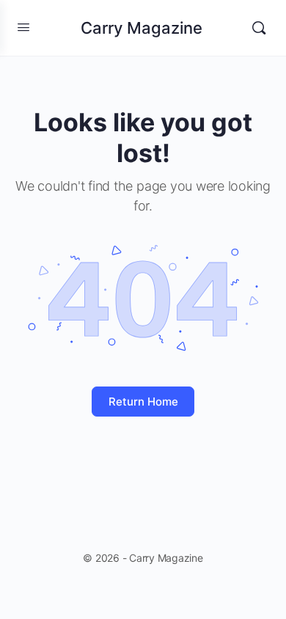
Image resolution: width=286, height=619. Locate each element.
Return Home (143, 402)
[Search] (259, 28)
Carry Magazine (141, 27)
